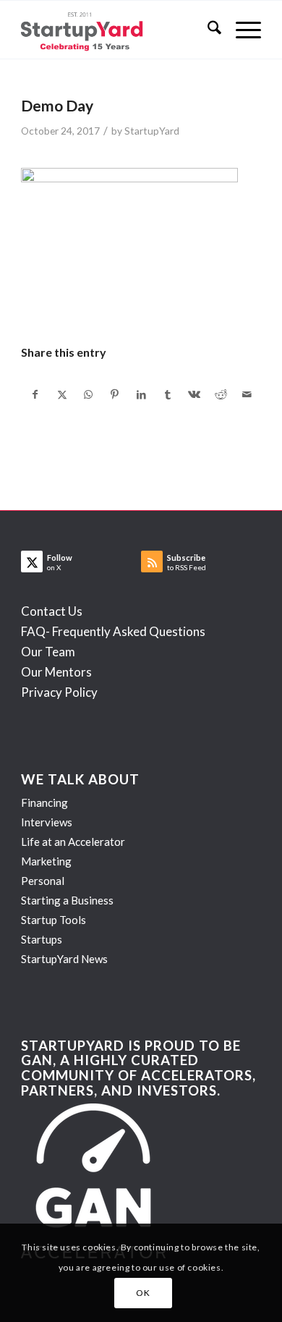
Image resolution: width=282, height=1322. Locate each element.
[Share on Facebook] (35, 394)
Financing (44, 802)
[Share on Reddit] (221, 394)
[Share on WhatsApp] (88, 394)
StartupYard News (64, 958)
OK (143, 1292)
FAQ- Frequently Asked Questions (113, 631)
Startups (41, 939)
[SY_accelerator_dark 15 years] (117, 30)
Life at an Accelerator (73, 841)
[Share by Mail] (247, 394)
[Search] (207, 30)
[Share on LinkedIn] (142, 394)
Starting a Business (67, 900)
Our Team (48, 651)
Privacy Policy (59, 692)
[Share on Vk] (194, 394)
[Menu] (241, 30)
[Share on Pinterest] (115, 394)
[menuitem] (207, 30)
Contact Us (51, 611)
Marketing (46, 861)
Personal (42, 880)
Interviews (46, 822)
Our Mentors (56, 671)
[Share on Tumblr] (168, 394)
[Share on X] (62, 394)
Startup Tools (53, 919)
